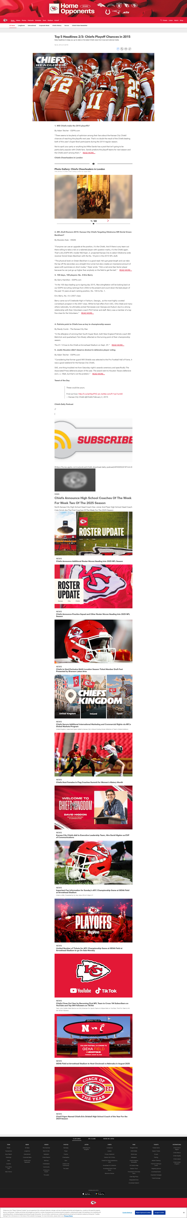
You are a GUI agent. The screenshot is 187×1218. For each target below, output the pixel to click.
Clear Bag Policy (134, 1176)
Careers (110, 1151)
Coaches (8, 1163)
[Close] (184, 1212)
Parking (156, 1157)
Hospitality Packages (156, 1175)
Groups (156, 1154)
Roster (8, 1147)
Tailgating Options (156, 1168)
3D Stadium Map (134, 1165)
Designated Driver (133, 1179)
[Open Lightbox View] (93, 201)
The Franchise (46, 1147)
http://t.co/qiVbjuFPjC (88, 394)
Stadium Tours (134, 1168)
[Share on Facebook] (118, 50)
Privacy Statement (109, 1154)
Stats (8, 1160)
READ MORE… (89, 152)
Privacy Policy (68, 1216)
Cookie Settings (127, 1212)
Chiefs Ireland (177, 1159)
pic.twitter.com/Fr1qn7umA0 (110, 394)
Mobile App (134, 1154)
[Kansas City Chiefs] (93, 1203)
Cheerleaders (46, 1163)
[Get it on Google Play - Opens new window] (100, 1194)
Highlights (46, 1154)
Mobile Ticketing (156, 1160)
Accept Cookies (159, 1212)
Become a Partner (109, 1173)
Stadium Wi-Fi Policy (109, 1157)
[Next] (108, 221)
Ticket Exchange (156, 1178)
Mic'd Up (46, 1160)
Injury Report (8, 1154)
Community (46, 1167)
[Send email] (125, 50)
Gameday (65, 1147)
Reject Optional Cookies (143, 1212)
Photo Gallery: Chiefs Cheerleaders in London (80, 169)
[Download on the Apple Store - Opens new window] (86, 1194)
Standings (8, 1157)
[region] (93, 1212)
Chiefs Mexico (177, 1152)
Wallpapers (134, 1157)
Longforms (27, 1151)
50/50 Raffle (134, 1151)
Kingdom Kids (134, 1147)
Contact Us (109, 1147)
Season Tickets (156, 1151)
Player (65, 1151)
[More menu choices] (61, 20)
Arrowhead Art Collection (109, 1165)
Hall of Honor (8, 1171)
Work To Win (46, 1151)
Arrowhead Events (156, 1171)
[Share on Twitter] (121, 50)
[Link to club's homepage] (5, 20)
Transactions (8, 1151)
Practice (66, 1154)
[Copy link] (129, 49)
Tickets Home (156, 1147)
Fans (66, 1160)
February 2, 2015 (100, 397)
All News (27, 1147)
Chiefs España (177, 1155)
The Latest (46, 1175)
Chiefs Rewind (46, 1157)
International (27, 1154)
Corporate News (27, 1157)
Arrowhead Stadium (134, 1183)
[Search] (161, 20)
